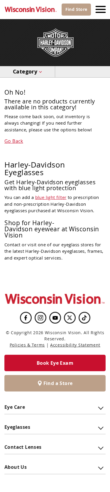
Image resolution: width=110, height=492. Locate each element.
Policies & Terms (27, 345)
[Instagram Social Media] (40, 317)
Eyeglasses (17, 427)
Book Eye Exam (55, 363)
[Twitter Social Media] (70, 317)
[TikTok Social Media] (84, 317)
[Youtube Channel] (55, 318)
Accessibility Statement (75, 345)
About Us (15, 467)
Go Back (13, 141)
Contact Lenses (23, 447)
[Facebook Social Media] (25, 317)
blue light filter (51, 197)
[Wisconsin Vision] (30, 9)
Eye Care (14, 407)
